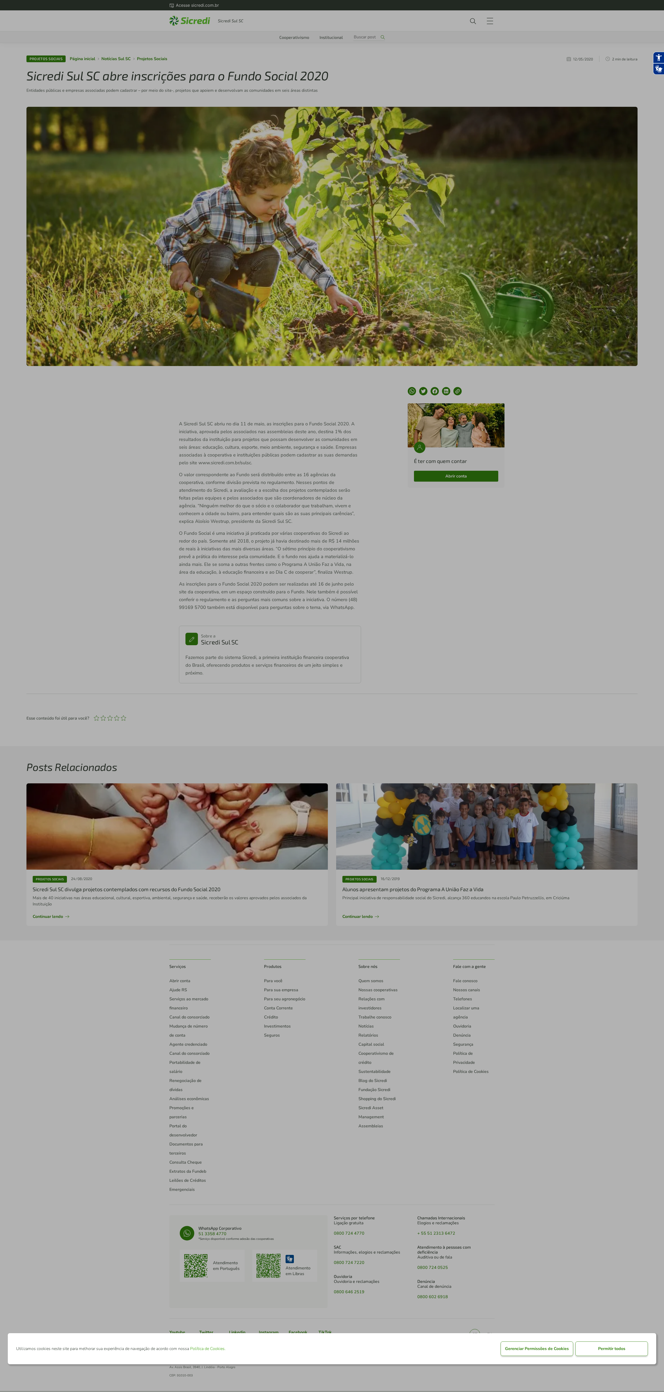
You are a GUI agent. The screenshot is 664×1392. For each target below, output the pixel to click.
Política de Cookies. (208, 1349)
